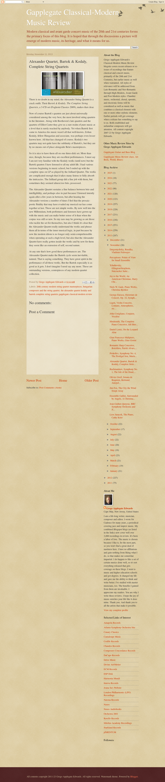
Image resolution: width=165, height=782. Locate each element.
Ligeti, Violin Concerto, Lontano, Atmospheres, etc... (122, 305)
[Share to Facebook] (91, 282)
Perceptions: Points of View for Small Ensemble (123, 259)
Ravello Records (111, 718)
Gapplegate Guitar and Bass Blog (119, 152)
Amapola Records (112, 622)
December (115, 239)
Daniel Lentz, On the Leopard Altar (124, 331)
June (112, 444)
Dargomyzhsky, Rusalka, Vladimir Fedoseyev (121, 251)
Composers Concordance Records (119, 650)
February (114, 465)
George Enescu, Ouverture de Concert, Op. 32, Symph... (123, 296)
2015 (110, 224)
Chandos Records (112, 645)
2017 (110, 214)
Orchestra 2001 (111, 713)
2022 (110, 188)
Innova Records (111, 683)
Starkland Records (112, 727)
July (112, 439)
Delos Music (110, 659)
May (112, 450)
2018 (110, 209)
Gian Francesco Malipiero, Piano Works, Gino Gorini (123, 339)
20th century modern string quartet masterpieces (59, 286)
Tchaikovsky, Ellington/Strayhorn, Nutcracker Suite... (120, 268)
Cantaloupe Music (112, 636)
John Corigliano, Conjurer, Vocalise (122, 315)
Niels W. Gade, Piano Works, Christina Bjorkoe (123, 288)
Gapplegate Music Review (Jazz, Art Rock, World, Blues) (121, 158)
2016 (110, 219)
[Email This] (83, 282)
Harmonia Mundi (112, 678)
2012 (110, 477)
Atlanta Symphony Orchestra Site (119, 627)
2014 (110, 230)
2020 (110, 198)
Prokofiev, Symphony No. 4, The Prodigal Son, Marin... (123, 355)
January (114, 470)
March (113, 460)
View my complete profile (116, 610)
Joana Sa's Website (112, 687)
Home (63, 380)
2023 (110, 183)
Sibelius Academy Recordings (118, 723)
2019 (110, 204)
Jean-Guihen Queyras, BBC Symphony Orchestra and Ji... (123, 406)
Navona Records (111, 699)
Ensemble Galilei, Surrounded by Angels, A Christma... (124, 397)
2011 (110, 482)
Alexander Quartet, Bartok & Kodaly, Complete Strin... (123, 363)
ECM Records (110, 669)
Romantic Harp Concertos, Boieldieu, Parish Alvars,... (123, 347)
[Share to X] (88, 282)
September (115, 429)
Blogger (134, 776)
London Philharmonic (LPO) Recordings (117, 694)
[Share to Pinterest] (93, 282)
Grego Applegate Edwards (119, 508)
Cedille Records (111, 641)
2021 (110, 193)
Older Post (92, 380)
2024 (110, 177)
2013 (110, 235)
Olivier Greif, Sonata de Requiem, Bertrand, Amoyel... (121, 380)
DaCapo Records (112, 655)
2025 (110, 172)
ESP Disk (108, 673)
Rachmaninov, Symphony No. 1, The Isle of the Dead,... (124, 370)
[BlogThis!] (86, 282)
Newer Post (33, 380)
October (114, 423)
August (113, 434)
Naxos (107, 704)
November (115, 245)
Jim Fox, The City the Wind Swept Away (123, 389)
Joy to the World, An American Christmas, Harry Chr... (124, 278)
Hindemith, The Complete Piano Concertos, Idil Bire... (124, 323)
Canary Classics (111, 632)
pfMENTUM (110, 732)
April (113, 455)
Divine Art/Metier (112, 664)
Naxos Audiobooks (112, 709)
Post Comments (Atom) (50, 387)
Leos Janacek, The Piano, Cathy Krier (122, 416)
